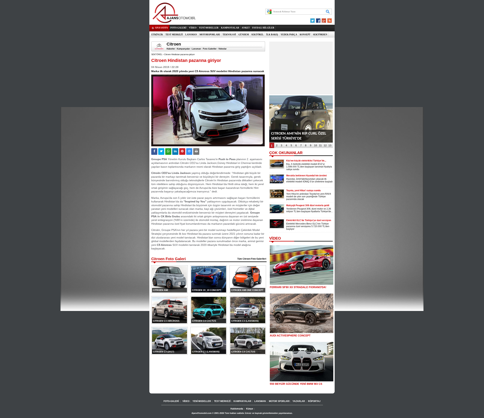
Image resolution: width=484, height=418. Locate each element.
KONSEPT (305, 34)
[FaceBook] (318, 20)
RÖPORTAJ (314, 401)
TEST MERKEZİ (174, 34)
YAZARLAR (298, 401)
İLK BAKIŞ (272, 34)
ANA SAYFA (161, 27)
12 (325, 145)
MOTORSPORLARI (209, 34)
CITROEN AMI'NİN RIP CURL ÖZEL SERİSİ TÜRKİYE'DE (298, 136)
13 (329, 145)
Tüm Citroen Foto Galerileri (251, 259)
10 (315, 145)
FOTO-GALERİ (178, 27)
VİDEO (192, 27)
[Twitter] (313, 20)
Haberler (171, 49)
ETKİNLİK (157, 34)
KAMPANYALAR (230, 27)
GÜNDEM (243, 34)
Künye (249, 408)
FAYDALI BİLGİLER (263, 27)
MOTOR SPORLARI (279, 401)
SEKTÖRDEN (320, 34)
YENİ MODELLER (209, 27)
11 (320, 145)
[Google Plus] (323, 20)
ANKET (246, 27)
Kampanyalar (183, 49)
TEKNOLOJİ (229, 34)
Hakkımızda (236, 408)
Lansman (196, 49)
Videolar (222, 49)
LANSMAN (191, 34)
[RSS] (328, 20)
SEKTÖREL (257, 34)
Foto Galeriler (209, 49)
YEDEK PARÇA (289, 34)
